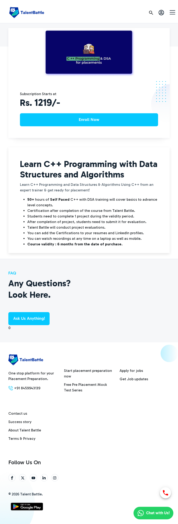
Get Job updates (134, 379)
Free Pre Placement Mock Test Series (85, 387)
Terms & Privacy (21, 438)
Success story (20, 422)
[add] (165, 492)
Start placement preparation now (88, 373)
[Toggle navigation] (172, 12)
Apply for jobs (131, 370)
